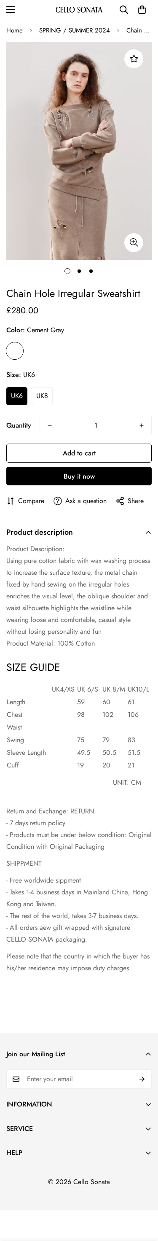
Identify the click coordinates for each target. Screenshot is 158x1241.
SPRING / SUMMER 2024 (74, 30)
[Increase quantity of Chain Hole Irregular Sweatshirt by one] (141, 425)
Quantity (18, 425)
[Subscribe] (142, 1079)
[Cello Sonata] (79, 9)
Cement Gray (14, 350)
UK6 (17, 396)
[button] (142, 9)
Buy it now (79, 476)
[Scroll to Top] (142, 1196)
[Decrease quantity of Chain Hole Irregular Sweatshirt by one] (49, 425)
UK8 (42, 396)
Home (14, 30)
